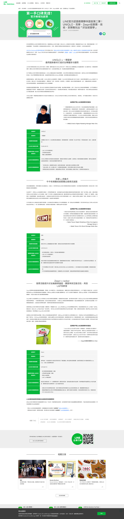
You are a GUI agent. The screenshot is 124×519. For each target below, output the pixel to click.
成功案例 (24, 8)
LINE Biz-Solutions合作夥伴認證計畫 (35, 50)
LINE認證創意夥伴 (65, 410)
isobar (74, 52)
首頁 (19, 8)
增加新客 (43, 422)
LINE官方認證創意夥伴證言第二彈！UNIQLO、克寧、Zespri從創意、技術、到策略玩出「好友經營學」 (51, 8)
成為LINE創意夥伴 (63, 408)
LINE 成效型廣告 (52, 422)
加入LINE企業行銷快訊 (38, 441)
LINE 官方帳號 (44, 419)
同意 (101, 513)
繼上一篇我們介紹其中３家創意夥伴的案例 (80, 50)
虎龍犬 (70, 52)
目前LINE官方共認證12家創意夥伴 (62, 50)
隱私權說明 (54, 516)
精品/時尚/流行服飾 (78, 419)
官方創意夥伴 (54, 419)
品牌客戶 (61, 419)
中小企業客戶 (69, 419)
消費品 (87, 419)
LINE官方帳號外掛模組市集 (64, 422)
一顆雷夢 (66, 52)
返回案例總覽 (62, 495)
